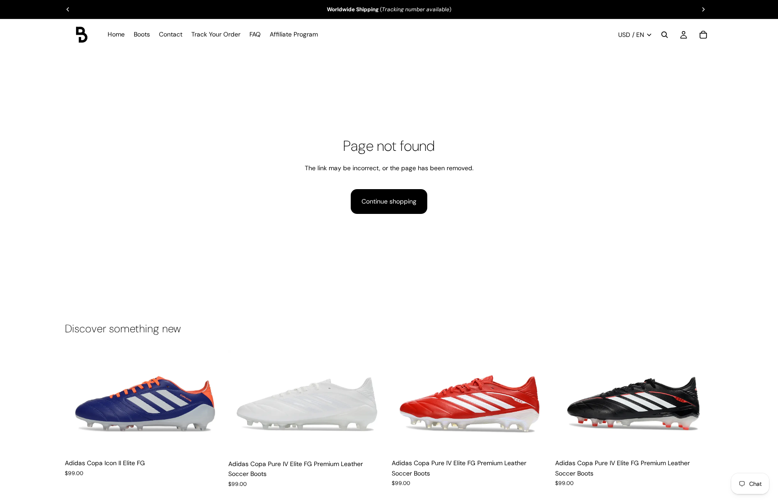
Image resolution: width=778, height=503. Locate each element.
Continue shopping (389, 201)
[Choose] (209, 441)
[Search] (664, 35)
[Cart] (703, 35)
